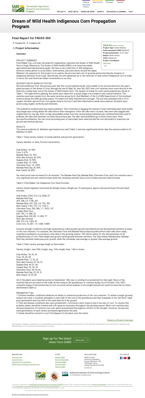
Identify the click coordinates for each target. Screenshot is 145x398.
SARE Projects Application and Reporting (25, 364)
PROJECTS (61, 12)
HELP (131, 12)
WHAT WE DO (73, 12)
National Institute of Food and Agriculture (46, 386)
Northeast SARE (60, 362)
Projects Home (17, 357)
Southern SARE (60, 364)
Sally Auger (107, 63)
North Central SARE (61, 360)
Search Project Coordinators (21, 362)
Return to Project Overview (120, 320)
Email (105, 65)
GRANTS (100, 12)
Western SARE (60, 367)
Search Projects (17, 360)
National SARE (60, 357)
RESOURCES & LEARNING (116, 12)
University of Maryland (98, 384)
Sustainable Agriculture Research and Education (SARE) (46, 384)
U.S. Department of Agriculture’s (23, 386)
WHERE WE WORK (87, 12)
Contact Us (88, 368)
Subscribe (79, 340)
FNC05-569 (113, 45)
